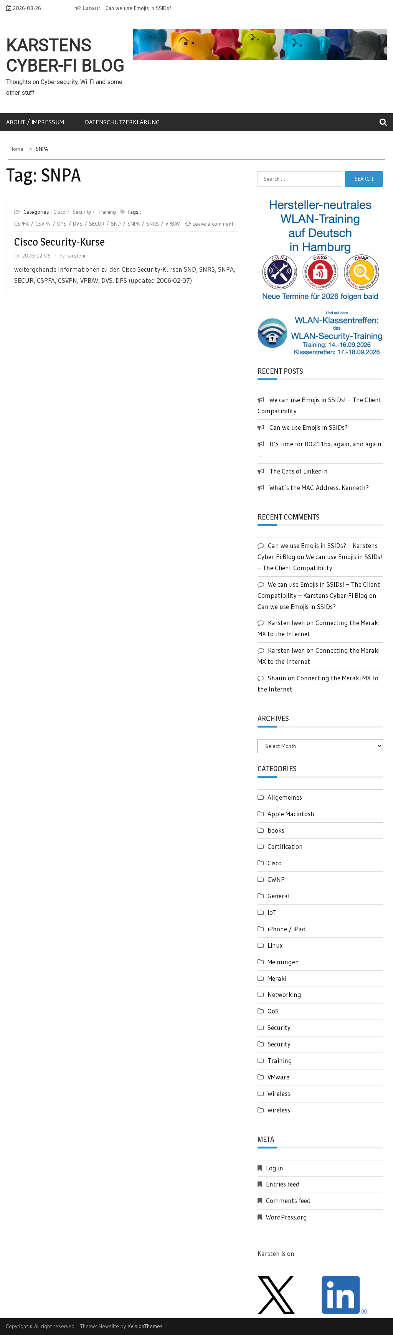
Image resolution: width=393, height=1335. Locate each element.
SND (116, 223)
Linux (275, 945)
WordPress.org (286, 1217)
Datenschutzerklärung (122, 122)
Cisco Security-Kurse (59, 241)
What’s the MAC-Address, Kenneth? (319, 488)
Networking (284, 994)
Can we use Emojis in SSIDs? (139, 8)
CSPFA (21, 223)
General (279, 896)
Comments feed (288, 1200)
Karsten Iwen (286, 623)
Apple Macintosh (291, 814)
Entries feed (283, 1184)
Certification (285, 846)
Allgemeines (285, 797)
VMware (278, 1077)
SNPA (133, 223)
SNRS (152, 223)
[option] (164, 8)
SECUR (96, 223)
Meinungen (283, 962)
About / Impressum (35, 122)
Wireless (279, 1093)
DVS (78, 223)
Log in (274, 1168)
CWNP (276, 879)
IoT (272, 912)
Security (82, 211)
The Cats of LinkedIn (298, 471)
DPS (61, 223)
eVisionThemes (145, 1326)
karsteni (75, 255)
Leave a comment (213, 223)
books (276, 830)
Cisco (59, 211)
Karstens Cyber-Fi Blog (65, 55)
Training (107, 211)
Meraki (277, 978)
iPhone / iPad (287, 929)
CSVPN (43, 223)
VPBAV (172, 223)
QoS (273, 1011)
